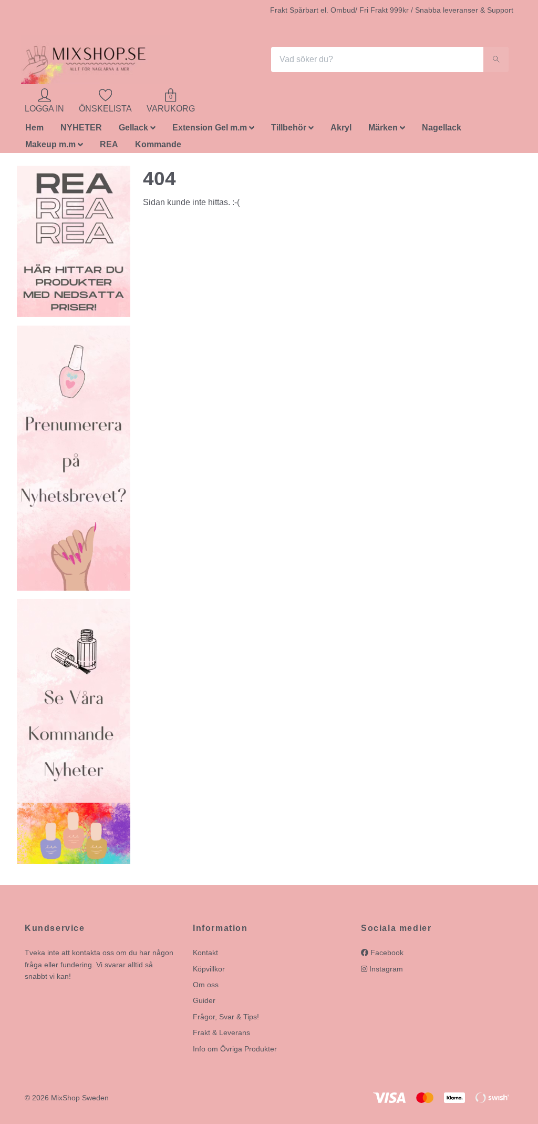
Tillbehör (288, 130)
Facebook (386, 955)
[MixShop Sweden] (100, 61)
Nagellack (441, 130)
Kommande (158, 147)
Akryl (340, 130)
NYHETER (81, 130)
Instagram (385, 971)
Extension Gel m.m (209, 130)
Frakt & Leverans (221, 1035)
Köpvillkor (209, 971)
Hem (34, 130)
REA (109, 147)
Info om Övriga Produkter (235, 1051)
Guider (204, 1003)
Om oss (206, 987)
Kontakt (205, 955)
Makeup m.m (50, 147)
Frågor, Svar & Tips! (226, 1019)
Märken (383, 130)
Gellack (133, 130)
